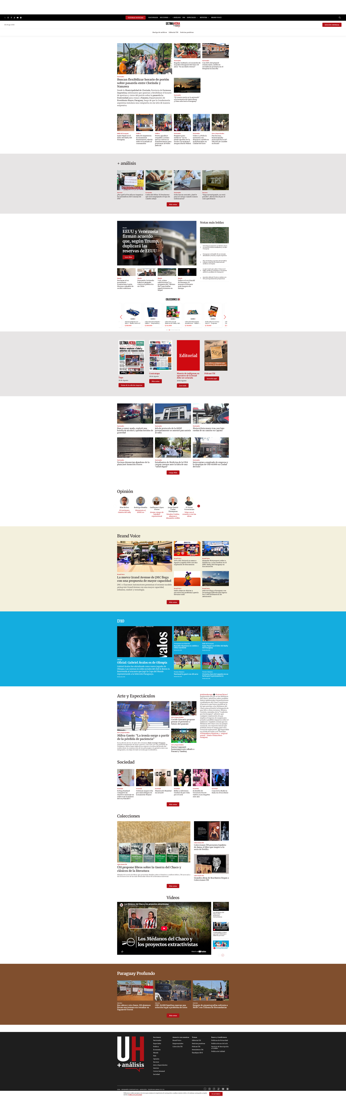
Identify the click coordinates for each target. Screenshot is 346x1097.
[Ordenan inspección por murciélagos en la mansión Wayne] (144, 777)
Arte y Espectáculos (218, 133)
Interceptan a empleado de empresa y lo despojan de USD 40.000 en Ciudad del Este (210, 464)
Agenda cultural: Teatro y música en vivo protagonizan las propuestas (214, 277)
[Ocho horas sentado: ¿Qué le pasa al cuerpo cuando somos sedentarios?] (187, 180)
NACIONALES (153, 17)
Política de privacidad (135, 1095)
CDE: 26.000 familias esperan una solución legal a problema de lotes (171, 1006)
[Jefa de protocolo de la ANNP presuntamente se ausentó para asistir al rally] (173, 413)
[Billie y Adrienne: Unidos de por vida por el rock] (182, 777)
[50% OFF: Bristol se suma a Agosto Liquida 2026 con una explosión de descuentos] (187, 548)
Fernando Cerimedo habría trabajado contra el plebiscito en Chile (145, 283)
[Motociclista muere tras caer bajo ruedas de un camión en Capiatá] (211, 413)
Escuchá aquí (212, 378)
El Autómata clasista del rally (124, 511)
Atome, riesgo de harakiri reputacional (157, 514)
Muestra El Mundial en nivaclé (163, 792)
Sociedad (120, 788)
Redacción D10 (121, 676)
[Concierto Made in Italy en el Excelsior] (220, 777)
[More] (169, 17)
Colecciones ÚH (122, 864)
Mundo (125, 228)
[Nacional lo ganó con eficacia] (187, 661)
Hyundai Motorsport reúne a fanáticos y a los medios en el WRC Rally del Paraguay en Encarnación (214, 563)
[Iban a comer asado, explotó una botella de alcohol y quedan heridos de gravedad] (135, 413)
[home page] (130, 1054)
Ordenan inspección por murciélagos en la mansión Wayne (144, 793)
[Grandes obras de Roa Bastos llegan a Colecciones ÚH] (211, 864)
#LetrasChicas (221, 694)
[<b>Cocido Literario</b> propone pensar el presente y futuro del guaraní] (183, 708)
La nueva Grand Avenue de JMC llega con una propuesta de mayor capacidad (144, 579)
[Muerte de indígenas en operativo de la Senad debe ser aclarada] (188, 364)
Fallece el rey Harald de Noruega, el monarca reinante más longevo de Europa (186, 284)
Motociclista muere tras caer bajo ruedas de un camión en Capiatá (208, 429)
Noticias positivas (187, 32)
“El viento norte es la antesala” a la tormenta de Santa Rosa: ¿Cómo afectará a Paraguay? (186, 99)
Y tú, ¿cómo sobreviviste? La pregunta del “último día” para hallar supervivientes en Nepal (166, 285)
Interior (119, 1003)
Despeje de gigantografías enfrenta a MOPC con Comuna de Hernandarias (210, 1006)
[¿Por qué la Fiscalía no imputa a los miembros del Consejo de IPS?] (130, 180)
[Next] (198, 506)
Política (138, 133)
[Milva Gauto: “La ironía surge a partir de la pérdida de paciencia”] (143, 716)
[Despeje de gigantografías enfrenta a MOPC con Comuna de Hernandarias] (211, 990)
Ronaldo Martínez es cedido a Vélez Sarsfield (186, 647)
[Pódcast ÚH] (216, 360)
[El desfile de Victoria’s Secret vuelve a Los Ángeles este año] (201, 777)
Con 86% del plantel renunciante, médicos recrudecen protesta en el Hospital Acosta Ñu (212, 66)
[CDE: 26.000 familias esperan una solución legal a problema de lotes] (173, 990)
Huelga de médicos (159, 32)
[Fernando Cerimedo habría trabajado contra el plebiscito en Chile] (146, 272)
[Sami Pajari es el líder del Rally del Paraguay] (125, 122)
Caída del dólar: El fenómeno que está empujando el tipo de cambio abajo (158, 197)
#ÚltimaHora (205, 733)
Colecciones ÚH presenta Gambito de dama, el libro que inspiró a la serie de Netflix (210, 847)
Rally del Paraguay (123, 133)
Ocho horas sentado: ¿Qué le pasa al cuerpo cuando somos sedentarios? (186, 197)
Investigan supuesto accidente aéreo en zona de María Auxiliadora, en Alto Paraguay (215, 247)
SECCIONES (164, 17)
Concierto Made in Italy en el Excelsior (220, 792)
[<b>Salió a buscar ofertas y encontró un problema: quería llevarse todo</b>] (187, 578)
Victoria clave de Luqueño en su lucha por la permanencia (215, 675)
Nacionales (120, 76)
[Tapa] (131, 364)
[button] (225, 317)
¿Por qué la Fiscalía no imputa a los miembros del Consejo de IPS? (130, 197)
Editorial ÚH (173, 32)
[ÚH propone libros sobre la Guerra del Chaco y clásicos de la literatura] (153, 841)
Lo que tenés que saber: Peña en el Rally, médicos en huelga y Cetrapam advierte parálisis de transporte (215, 270)
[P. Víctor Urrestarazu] (189, 501)
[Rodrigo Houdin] (140, 501)
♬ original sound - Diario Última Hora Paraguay (213, 735)
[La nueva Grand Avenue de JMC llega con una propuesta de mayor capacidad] (144, 556)
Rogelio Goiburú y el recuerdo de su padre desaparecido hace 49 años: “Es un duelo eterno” (187, 65)
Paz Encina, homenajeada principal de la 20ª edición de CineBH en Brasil (219, 139)
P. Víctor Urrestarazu (189, 508)
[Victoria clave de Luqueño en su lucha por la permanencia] (215, 661)
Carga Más (173, 473)
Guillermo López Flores (157, 508)
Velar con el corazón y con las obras (189, 514)
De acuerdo (216, 1094)
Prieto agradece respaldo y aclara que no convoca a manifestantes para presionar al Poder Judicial (163, 140)
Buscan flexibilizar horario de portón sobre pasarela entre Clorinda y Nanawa (143, 83)
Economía (149, 192)
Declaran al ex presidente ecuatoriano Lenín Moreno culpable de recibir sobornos (125, 284)
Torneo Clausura (179, 672)
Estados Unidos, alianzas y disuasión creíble (173, 516)
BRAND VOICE (216, 17)
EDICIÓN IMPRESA (332, 25)
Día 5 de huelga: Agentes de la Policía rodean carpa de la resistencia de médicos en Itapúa (215, 262)
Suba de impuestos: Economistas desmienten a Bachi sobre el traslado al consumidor (144, 139)
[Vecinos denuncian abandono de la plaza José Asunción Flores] (135, 447)
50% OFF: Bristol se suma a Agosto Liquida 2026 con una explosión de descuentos (185, 562)
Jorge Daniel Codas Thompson (173, 509)
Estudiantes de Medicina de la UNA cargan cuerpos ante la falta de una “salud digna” (171, 464)
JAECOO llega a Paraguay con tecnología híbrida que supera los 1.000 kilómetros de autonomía (214, 593)
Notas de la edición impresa (131, 385)
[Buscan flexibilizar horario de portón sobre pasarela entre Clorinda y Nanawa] (144, 58)
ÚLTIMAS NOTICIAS (135, 18)
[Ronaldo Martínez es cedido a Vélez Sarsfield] (187, 633)
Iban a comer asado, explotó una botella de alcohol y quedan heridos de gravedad (135, 430)
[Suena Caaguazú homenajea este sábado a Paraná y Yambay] (183, 736)
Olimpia (119, 659)
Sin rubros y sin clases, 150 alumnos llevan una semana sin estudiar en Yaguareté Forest (134, 1007)
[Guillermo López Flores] (156, 501)
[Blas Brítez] (124, 501)
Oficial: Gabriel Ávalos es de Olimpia (142, 662)
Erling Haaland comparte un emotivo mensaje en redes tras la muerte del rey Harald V (125, 795)
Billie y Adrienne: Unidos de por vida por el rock (182, 793)
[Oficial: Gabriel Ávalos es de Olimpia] (144, 641)
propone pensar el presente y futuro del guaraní (183, 721)
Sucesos (119, 192)
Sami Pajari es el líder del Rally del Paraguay (124, 138)
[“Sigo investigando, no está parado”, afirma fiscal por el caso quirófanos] (215, 180)
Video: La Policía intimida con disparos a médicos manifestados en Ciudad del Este (201, 139)
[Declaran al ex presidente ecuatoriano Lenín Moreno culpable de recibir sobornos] (126, 272)
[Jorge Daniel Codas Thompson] (173, 501)
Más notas (155, 381)
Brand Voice (121, 574)
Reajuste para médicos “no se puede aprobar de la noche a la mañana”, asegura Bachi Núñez (182, 139)
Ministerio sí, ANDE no (140, 511)
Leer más (182, 386)
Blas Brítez (124, 507)
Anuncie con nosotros (181, 1037)
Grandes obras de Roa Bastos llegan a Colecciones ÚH (211, 879)
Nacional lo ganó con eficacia (186, 674)
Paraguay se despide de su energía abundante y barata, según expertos (215, 254)
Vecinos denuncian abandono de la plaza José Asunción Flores (133, 463)
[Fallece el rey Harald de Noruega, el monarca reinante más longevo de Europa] (187, 272)
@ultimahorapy (206, 694)
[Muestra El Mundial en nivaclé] (163, 777)
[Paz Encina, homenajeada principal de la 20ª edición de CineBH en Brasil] (220, 122)
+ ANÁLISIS (176, 17)
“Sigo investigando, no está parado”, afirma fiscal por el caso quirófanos (213, 197)
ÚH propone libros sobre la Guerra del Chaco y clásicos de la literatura (149, 869)
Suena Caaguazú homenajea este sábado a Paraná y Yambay (182, 749)
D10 (183, 17)
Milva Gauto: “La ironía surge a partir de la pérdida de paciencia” (143, 737)
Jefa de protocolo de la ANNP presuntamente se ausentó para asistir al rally (173, 430)
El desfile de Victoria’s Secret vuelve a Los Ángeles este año (201, 794)
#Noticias (215, 733)
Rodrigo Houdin (140, 507)
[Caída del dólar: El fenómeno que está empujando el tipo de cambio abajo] (159, 180)
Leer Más (128, 257)
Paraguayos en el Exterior (182, 643)
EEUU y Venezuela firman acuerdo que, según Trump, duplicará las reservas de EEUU (141, 241)
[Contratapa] (161, 362)
